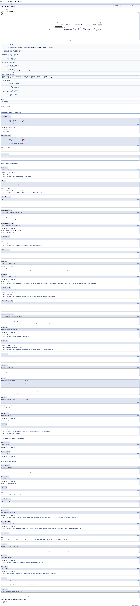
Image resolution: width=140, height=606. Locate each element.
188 (7, 405)
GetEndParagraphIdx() (28, 517)
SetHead (11, 70)
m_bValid (15, 90)
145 (7, 549)
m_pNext (15, 94)
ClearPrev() (9, 584)
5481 (8, 127)
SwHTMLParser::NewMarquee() (36, 245)
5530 (8, 389)
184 (7, 279)
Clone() (7, 129)
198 (7, 358)
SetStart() (62, 517)
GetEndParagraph (13, 54)
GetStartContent (13, 55)
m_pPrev (15, 95)
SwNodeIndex (5, 54)
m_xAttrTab (21, 190)
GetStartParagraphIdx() (18, 539)
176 (7, 418)
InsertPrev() (43, 283)
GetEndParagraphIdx (13, 51)
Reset (11, 47)
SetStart (11, 48)
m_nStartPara (16, 82)
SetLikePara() (15, 483)
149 (7, 571)
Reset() (48, 517)
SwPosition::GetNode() (21, 431)
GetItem (11, 61)
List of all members (137, 5)
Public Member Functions (116, 5)
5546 (8, 345)
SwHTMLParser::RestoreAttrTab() (61, 270)
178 (7, 241)
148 (7, 582)
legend (70, 40)
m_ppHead (16, 97)
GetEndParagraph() (19, 517)
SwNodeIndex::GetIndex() (10, 230)
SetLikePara (12, 59)
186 (7, 172)
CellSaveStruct (6, 102)
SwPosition (17, 48)
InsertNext (11, 65)
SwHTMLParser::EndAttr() (26, 176)
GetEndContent (12, 57)
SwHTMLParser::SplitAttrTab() (36, 192)
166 (7, 319)
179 (7, 254)
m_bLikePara (16, 88)
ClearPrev (11, 69)
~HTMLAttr (12, 44)
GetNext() (29, 562)
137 (7, 537)
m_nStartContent (17, 84)
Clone (11, 46)
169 (7, 305)
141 (7, 470)
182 (7, 332)
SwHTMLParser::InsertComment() (36, 296)
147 (7, 560)
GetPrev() (7, 347)
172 (7, 292)
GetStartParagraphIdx (14, 50)
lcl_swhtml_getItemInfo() (24, 245)
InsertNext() (33, 562)
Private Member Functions (123, 5)
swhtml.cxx (13, 127)
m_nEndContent (17, 86)
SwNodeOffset (6, 50)
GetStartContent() (33, 528)
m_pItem (15, 91)
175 (7, 370)
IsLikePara (11, 58)
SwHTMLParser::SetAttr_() (11, 219)
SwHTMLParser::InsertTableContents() (48, 270)
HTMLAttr (6, 46)
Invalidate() (9, 494)
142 (7, 481)
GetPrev (11, 66)
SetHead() (54, 573)
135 (7, 447)
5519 (8, 188)
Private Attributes (130, 5)
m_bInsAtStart (16, 87)
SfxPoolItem (6, 61)
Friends (133, 5)
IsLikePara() (9, 483)
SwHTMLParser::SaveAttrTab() (73, 270)
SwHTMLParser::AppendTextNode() (13, 176)
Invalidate (11, 72)
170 (7, 215)
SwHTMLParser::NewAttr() (11, 336)
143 (7, 492)
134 (7, 456)
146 (7, 594)
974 (7, 429)
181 (7, 266)
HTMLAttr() (8, 190)
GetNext (11, 63)
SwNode (15, 46)
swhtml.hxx (7, 9)
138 (7, 515)
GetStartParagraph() (10, 539)
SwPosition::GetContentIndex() (11, 431)
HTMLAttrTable (45, 47)
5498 (8, 147)
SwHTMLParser (6, 101)
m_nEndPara (16, 83)
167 (7, 228)
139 (7, 526)
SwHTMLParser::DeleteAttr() (25, 270)
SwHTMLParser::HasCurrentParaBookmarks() (28, 323)
